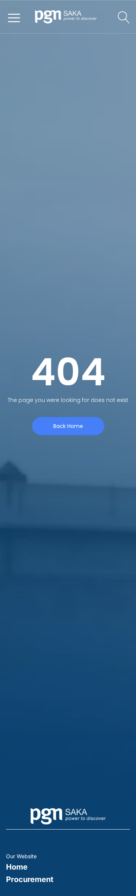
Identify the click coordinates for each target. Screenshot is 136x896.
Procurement (29, 879)
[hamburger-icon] (14, 17)
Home (17, 866)
